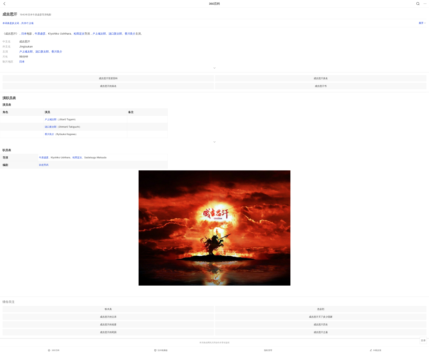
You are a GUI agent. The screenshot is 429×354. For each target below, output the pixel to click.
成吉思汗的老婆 (108, 324)
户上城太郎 (99, 33)
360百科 (214, 3)
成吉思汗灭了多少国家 (320, 316)
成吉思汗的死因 (108, 332)
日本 (24, 33)
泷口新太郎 (115, 33)
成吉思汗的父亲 (108, 316)
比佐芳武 (43, 164)
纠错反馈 (377, 350)
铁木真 (108, 309)
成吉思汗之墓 (321, 332)
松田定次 (79, 33)
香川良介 (130, 33)
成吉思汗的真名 (108, 86)
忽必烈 (320, 309)
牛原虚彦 (40, 33)
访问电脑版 (163, 350)
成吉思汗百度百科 (108, 78)
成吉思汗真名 (321, 78)
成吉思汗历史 (321, 324)
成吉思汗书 (321, 86)
